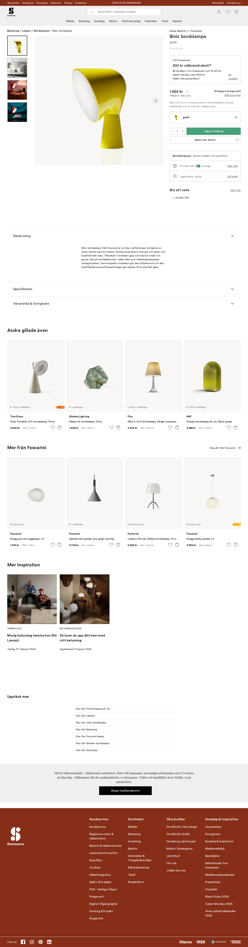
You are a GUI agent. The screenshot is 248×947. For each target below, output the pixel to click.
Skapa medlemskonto (125, 790)
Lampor (26, 30)
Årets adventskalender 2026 (220, 913)
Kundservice (97, 826)
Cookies (94, 867)
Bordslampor (42, 30)
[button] (176, 48)
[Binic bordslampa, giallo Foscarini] (99, 100)
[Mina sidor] (219, 11)
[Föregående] (42, 101)
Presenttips (212, 882)
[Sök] (92, 12)
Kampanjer (27, 3)
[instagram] (32, 942)
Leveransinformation (103, 853)
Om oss (171, 863)
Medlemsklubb (215, 848)
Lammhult (173, 856)
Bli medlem (233, 76)
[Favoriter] (227, 11)
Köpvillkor (96, 860)
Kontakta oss (234, 3)
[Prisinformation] (187, 91)
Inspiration (55, 3)
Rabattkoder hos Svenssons (216, 865)
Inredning (99, 21)
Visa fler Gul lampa (86, 750)
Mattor (113, 21)
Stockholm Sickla (178, 834)
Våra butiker (218, 3)
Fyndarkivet (81, 3)
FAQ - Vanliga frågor (103, 889)
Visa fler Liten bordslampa (91, 722)
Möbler (70, 21)
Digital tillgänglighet (103, 904)
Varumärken (13, 3)
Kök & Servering (131, 21)
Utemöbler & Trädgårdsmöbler (140, 858)
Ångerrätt (96, 918)
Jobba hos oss (176, 870)
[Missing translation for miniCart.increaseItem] (182, 131)
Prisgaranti (96, 896)
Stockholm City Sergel (181, 826)
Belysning (84, 21)
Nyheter (177, 21)
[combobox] (124, 12)
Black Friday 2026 (217, 896)
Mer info (233, 166)
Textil (164, 21)
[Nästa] (155, 101)
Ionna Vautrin (178, 31)
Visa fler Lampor (85, 715)
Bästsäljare (212, 856)
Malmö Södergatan (179, 848)
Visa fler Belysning (86, 729)
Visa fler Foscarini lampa (90, 736)
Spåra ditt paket (100, 882)
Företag (68, 3)
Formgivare (42, 3)
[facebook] (23, 942)
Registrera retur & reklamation (101, 836)
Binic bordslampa (62, 30)
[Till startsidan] (11, 11)
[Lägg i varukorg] (59, 427)
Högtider (211, 889)
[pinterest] (40, 942)
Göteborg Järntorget (181, 841)
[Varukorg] (236, 11)
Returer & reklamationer (105, 845)
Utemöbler (151, 21)
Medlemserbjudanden (220, 874)
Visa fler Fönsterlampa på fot (93, 708)
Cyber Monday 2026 (219, 904)
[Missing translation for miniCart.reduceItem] (172, 131)
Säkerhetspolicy (100, 874)
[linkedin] (49, 942)
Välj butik (232, 176)
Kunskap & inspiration (219, 841)
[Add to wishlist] (53, 427)
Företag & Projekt (101, 911)
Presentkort (136, 882)
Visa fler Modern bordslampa (92, 743)
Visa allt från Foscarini (222, 448)
